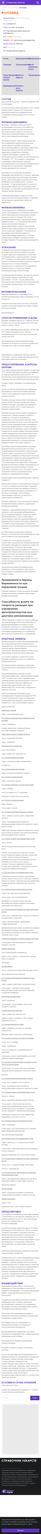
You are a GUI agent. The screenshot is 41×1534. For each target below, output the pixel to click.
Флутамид (13, 8)
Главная (4, 8)
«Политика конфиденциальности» (11, 1468)
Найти (35, 1398)
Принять (20, 1530)
